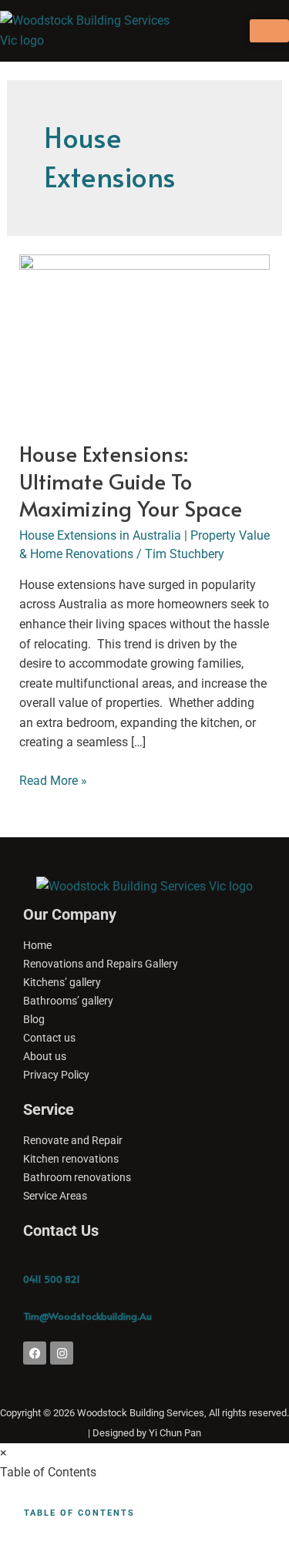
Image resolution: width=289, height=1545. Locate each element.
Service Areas (55, 1196)
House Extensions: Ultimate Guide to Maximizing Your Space (130, 481)
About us (44, 1056)
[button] (202, 30)
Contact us (49, 1038)
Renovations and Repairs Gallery (100, 964)
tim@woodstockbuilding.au (87, 1316)
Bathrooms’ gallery (68, 1001)
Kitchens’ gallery (62, 982)
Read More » (53, 779)
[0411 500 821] (31, 1259)
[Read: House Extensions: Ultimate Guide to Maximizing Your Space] (145, 337)
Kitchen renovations (71, 1159)
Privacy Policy (56, 1075)
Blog (34, 1019)
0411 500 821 (51, 1279)
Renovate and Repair (73, 1140)
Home (37, 945)
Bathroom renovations (77, 1177)
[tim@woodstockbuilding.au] (31, 1296)
